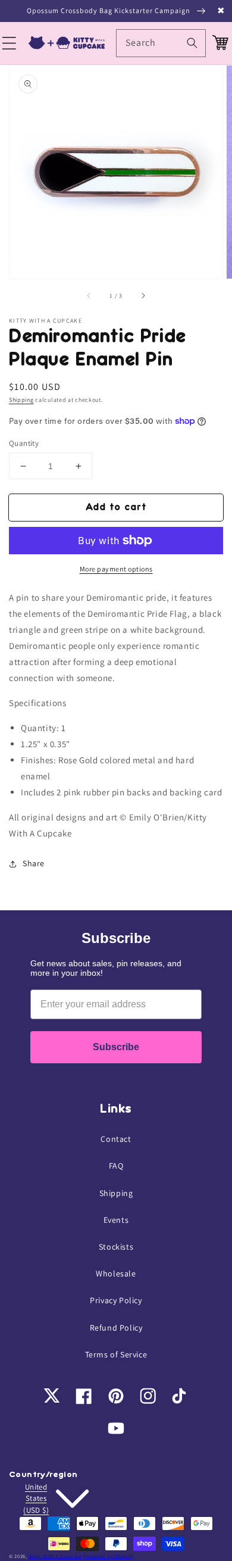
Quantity (24, 443)
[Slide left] (89, 295)
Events (116, 1220)
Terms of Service (116, 1354)
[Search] (192, 43)
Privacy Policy (116, 1300)
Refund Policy (116, 1327)
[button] (11, 43)
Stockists (116, 1246)
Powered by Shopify (108, 1556)
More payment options (116, 568)
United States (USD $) (36, 1498)
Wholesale (116, 1273)
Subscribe (116, 1047)
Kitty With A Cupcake (55, 1556)
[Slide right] (143, 295)
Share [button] (34, 863)
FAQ (116, 1165)
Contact (116, 1139)
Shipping (21, 400)
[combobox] (161, 43)
